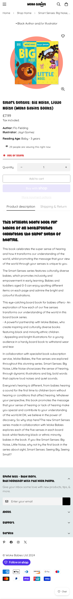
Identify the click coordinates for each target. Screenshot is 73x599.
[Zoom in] (63, 89)
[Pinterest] (4, 542)
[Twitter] (25, 542)
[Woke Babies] (36, 4)
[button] (66, 4)
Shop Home (24, 13)
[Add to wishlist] (63, 36)
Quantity (8, 167)
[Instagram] (18, 542)
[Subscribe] (66, 501)
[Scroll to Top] (66, 580)
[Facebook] (11, 542)
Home (6, 13)
